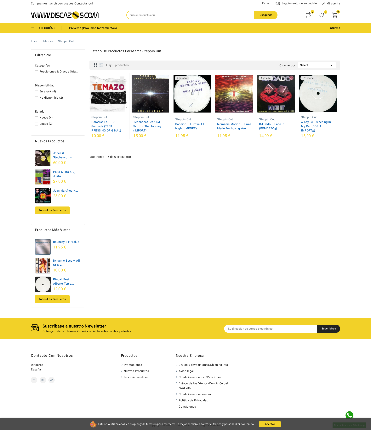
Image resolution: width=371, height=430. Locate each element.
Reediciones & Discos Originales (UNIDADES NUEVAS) (59, 71)
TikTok (51, 380)
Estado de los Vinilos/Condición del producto (203, 385)
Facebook (34, 380)
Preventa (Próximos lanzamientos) (93, 28)
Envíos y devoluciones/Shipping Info (203, 365)
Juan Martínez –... (65, 191)
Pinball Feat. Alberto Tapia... (63, 281)
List (101, 65)
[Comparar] (308, 15)
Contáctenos (187, 406)
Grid (96, 65)
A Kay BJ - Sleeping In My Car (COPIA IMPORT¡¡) (316, 126)
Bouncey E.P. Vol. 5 (66, 242)
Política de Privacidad (193, 400)
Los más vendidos (136, 377)
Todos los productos (52, 210)
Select (317, 65)
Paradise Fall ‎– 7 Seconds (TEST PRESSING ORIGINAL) (106, 126)
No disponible (51, 98)
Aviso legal (186, 371)
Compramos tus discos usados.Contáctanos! (62, 3)
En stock (47, 91)
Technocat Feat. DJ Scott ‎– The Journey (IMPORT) (147, 126)
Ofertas (335, 28)
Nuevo (46, 117)
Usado (46, 124)
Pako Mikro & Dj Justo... (64, 174)
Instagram (43, 380)
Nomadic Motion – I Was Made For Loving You (234, 126)
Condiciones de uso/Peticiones (200, 377)
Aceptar (270, 424)
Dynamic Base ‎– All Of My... (66, 263)
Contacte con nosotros (52, 355)
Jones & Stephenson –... (64, 155)
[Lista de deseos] (321, 15)
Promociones (133, 365)
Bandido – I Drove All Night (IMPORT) (189, 126)
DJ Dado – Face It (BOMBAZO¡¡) (271, 126)
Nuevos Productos (136, 371)
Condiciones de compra (195, 394)
